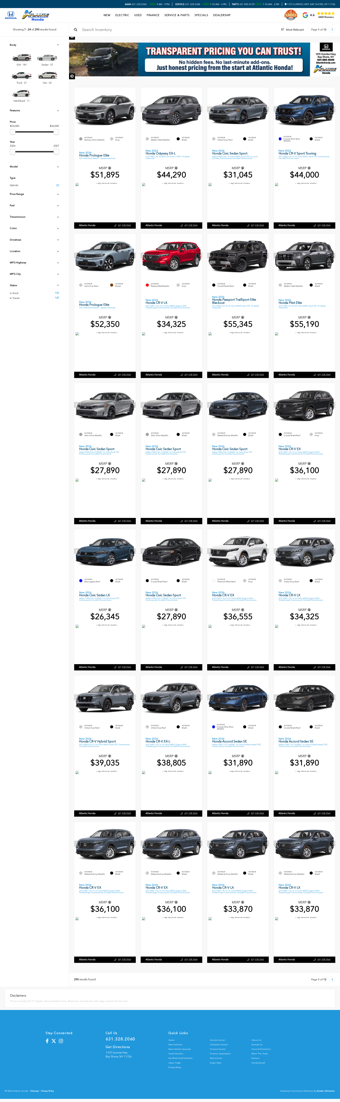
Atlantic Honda (87, 225)
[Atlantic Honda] (36, 15)
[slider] (12, 131)
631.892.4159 (243, 4)
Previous (72, 37)
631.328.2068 (187, 4)
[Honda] (11, 15)
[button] (132, 109)
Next (72, 76)
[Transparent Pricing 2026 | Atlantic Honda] (204, 59)
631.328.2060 (136, 4)
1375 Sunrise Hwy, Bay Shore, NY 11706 (310, 4)
